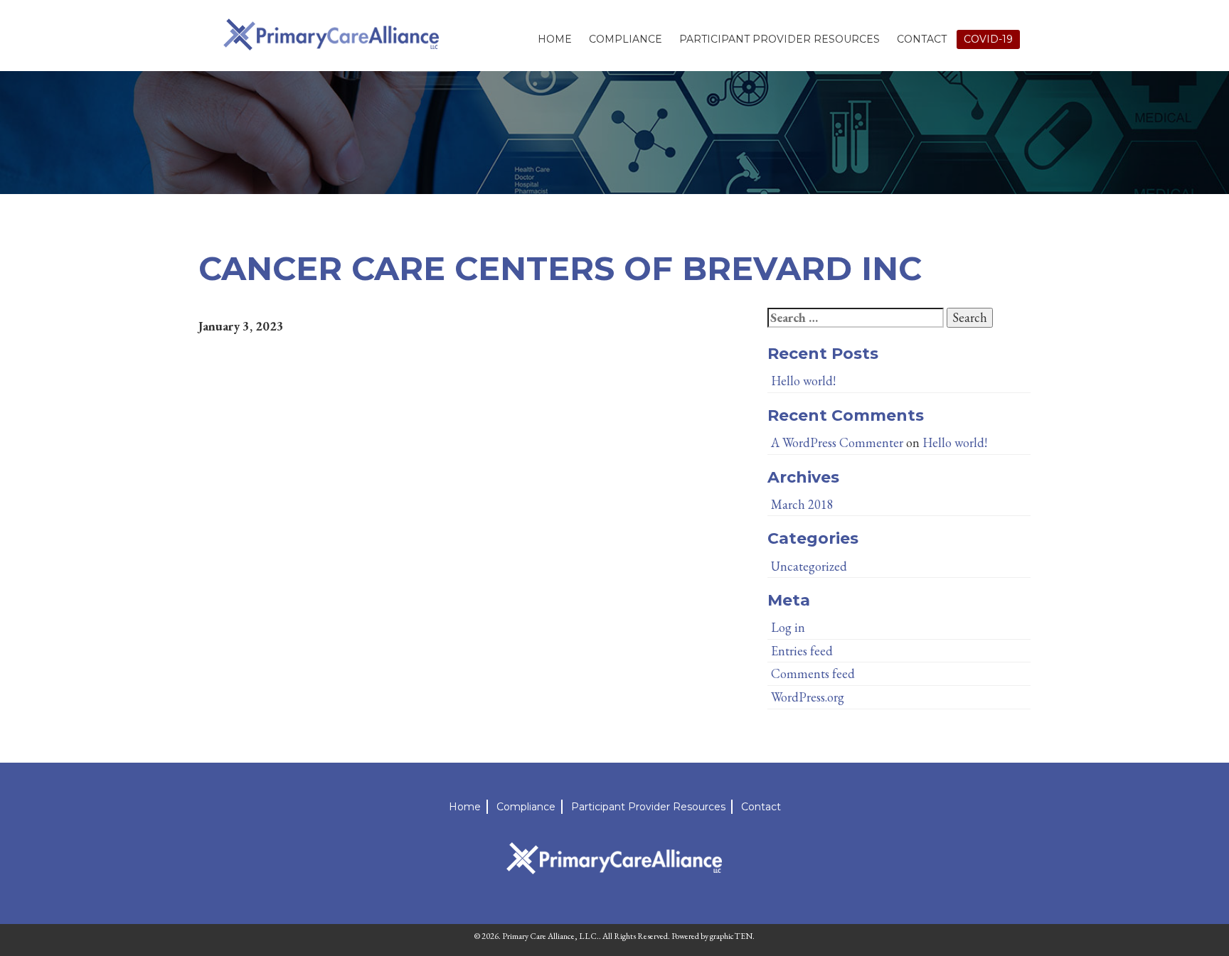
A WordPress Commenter (837, 442)
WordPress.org (807, 697)
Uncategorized (809, 566)
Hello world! (803, 380)
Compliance (625, 39)
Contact (922, 39)
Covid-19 (988, 39)
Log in (788, 627)
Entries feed (802, 651)
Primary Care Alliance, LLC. (550, 936)
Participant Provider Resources (779, 39)
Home (555, 39)
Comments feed (813, 673)
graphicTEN (731, 936)
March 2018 (802, 504)
